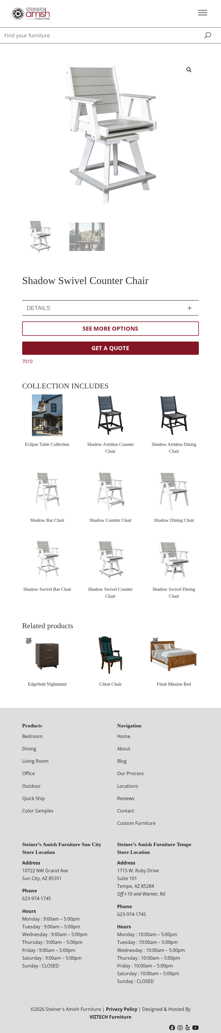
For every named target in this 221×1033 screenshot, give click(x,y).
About (123, 748)
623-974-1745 (36, 898)
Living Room (35, 761)
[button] (189, 70)
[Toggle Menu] (202, 12)
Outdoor (31, 786)
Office (28, 773)
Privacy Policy (121, 1009)
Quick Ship (33, 798)
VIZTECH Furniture (110, 1017)
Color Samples (38, 811)
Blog (122, 761)
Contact (125, 811)
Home (123, 736)
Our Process (130, 773)
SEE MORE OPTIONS (110, 328)
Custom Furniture (136, 823)
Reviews (125, 798)
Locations (127, 786)
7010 (27, 361)
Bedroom (32, 736)
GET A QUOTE (110, 348)
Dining (29, 748)
